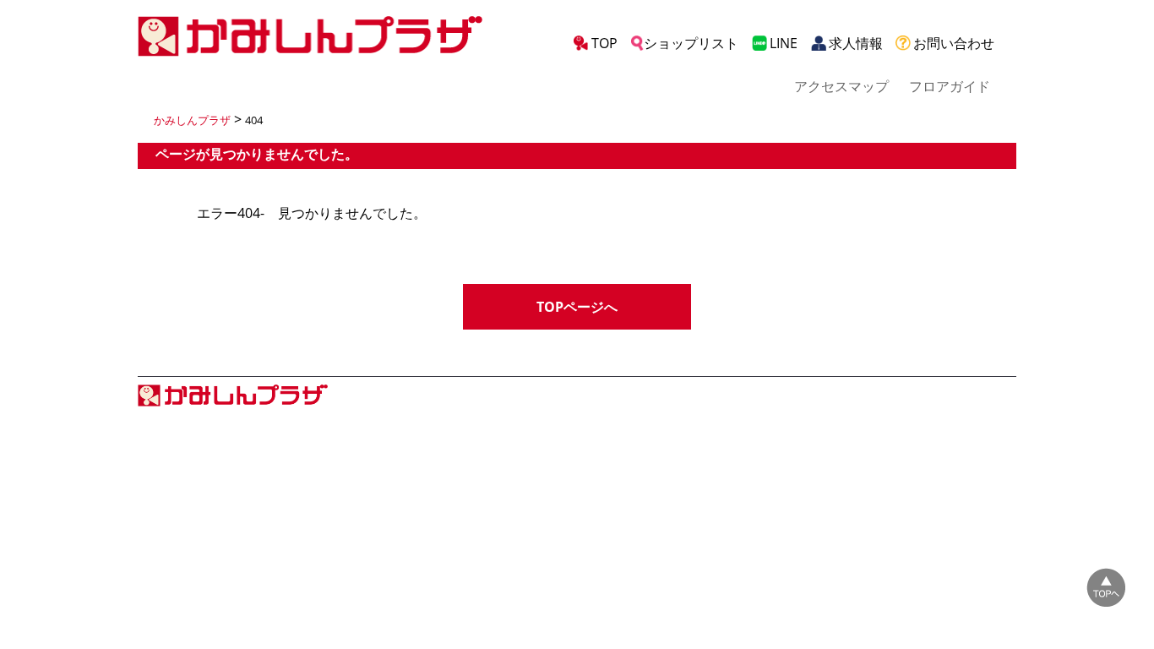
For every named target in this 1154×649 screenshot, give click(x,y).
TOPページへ (577, 306)
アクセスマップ (841, 86)
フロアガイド (949, 86)
